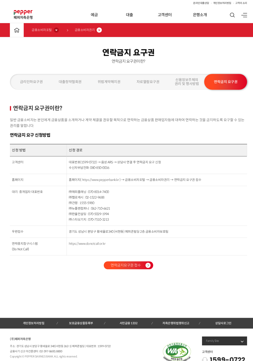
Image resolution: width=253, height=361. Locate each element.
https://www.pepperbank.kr (101, 180)
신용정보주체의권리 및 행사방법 (187, 82)
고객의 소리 (241, 3)
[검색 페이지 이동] (232, 15)
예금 (94, 14)
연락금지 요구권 (225, 82)
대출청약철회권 (70, 82)
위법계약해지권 (109, 82)
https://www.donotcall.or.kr (87, 244)
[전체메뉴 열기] (244, 15)
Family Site (212, 341)
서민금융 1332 (129, 323)
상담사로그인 (223, 323)
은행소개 (200, 14)
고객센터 (165, 14)
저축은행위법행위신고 (175, 323)
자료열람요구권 (148, 82)
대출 (129, 14)
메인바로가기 (17, 30)
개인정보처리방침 (222, 3)
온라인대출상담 (201, 3)
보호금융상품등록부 (81, 323)
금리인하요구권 (31, 82)
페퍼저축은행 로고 (23, 14)
